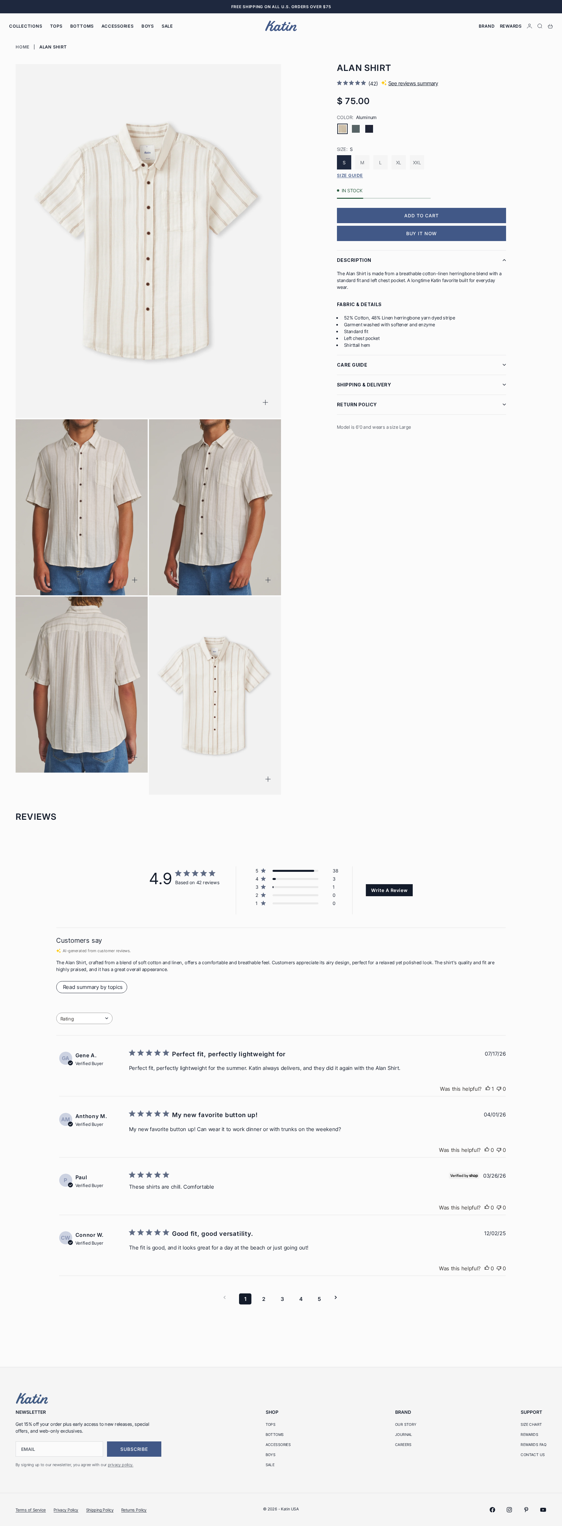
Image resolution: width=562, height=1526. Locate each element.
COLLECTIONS (25, 26)
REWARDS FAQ (533, 1444)
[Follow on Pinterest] (526, 1509)
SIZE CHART (531, 1424)
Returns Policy (134, 1509)
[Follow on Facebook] (492, 1509)
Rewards (511, 26)
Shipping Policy (100, 1509)
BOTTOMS (82, 26)
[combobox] (84, 1018)
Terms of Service (31, 1509)
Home (23, 46)
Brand (487, 26)
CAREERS (403, 1444)
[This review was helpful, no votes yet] (487, 1150)
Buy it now (421, 233)
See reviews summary (413, 83)
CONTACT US (533, 1454)
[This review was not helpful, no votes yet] (499, 1089)
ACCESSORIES (117, 26)
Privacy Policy (66, 1509)
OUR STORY (406, 1424)
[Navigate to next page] (338, 1297)
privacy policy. (120, 1464)
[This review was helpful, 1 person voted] (488, 1089)
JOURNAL (403, 1434)
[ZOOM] (265, 402)
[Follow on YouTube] (543, 1509)
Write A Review (389, 890)
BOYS (147, 26)
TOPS (56, 26)
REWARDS (529, 1434)
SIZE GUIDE (350, 175)
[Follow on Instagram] (509, 1509)
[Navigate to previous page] (227, 1297)
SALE (167, 26)
